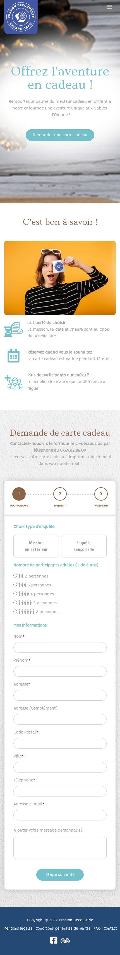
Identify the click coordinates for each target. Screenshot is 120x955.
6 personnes (47, 612)
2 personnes (36, 576)
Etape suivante (60, 875)
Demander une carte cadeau (60, 135)
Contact (110, 928)
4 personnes (41, 594)
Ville (17, 756)
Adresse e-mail (28, 804)
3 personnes (39, 585)
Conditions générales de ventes (63, 928)
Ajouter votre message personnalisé (48, 830)
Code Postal (24, 732)
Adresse (20, 684)
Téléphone (23, 780)
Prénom (20, 660)
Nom (18, 637)
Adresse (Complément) (35, 708)
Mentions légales (18, 928)
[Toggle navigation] (110, 7)
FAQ (97, 928)
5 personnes (44, 603)
